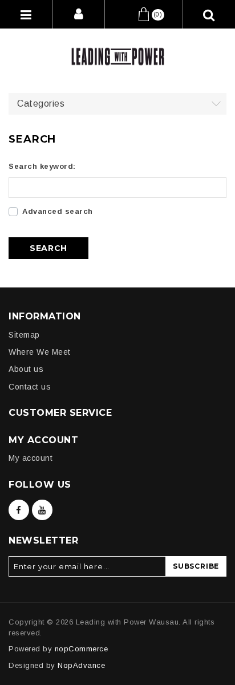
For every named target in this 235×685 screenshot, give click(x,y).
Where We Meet (40, 351)
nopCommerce (81, 649)
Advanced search (57, 211)
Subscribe (196, 566)
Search (48, 248)
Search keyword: (42, 166)
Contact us (30, 386)
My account (30, 458)
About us (26, 369)
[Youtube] (42, 510)
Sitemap (24, 334)
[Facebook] (19, 510)
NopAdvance (81, 665)
